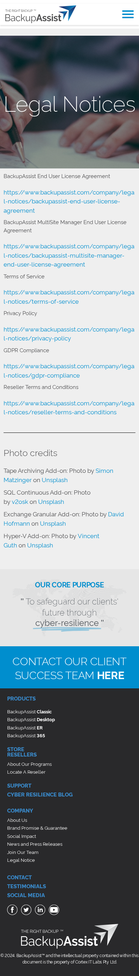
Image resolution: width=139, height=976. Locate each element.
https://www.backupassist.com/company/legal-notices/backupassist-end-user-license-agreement (69, 201)
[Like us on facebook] (13, 911)
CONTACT (19, 877)
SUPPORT (19, 785)
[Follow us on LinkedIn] (41, 911)
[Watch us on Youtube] (55, 911)
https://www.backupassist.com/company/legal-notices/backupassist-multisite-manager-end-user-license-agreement (69, 255)
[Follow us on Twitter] (27, 911)
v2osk (20, 501)
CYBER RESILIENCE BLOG (40, 794)
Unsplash (55, 479)
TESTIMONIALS (26, 886)
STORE (15, 749)
